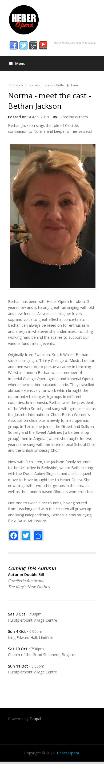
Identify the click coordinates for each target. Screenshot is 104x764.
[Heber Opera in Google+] (33, 45)
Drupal (35, 718)
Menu (20, 63)
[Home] (52, 20)
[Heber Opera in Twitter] (23, 45)
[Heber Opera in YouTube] (43, 45)
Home (13, 85)
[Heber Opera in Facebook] (13, 45)
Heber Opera (68, 752)
